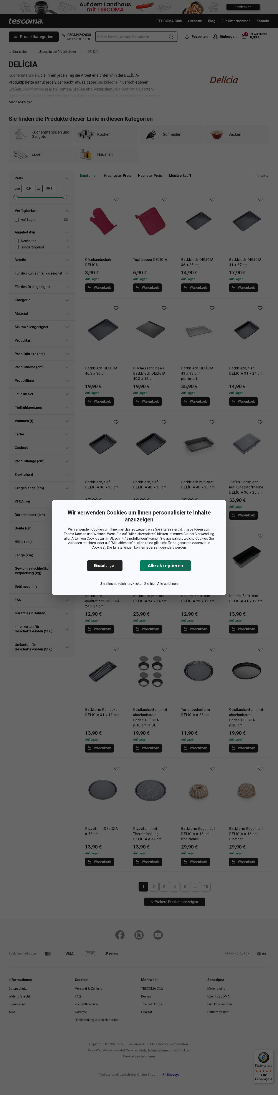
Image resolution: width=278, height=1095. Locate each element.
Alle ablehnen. (167, 584)
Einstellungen (105, 566)
